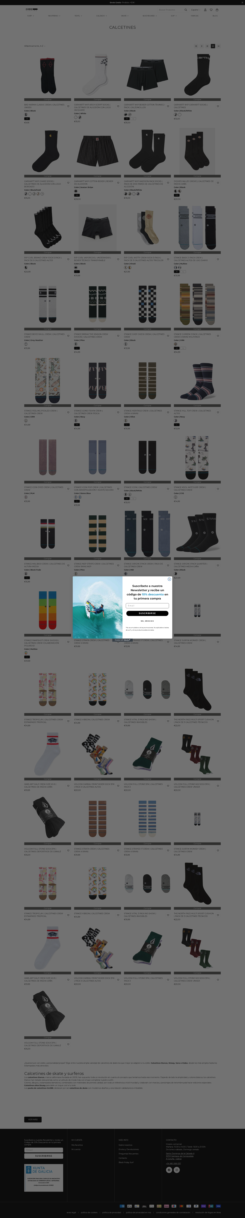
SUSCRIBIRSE (147, 613)
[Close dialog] (169, 579)
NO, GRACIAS (147, 621)
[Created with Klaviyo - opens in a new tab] (122, 640)
